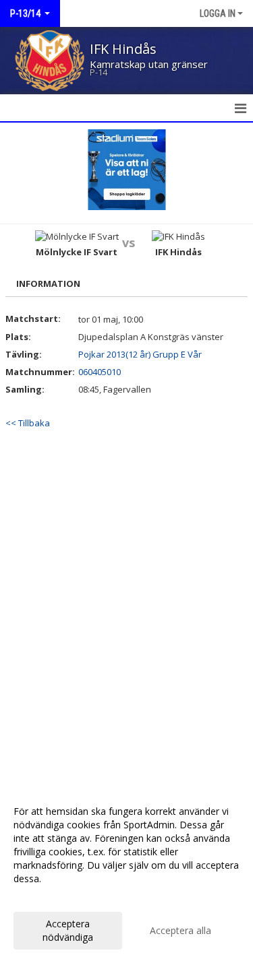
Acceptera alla (180, 930)
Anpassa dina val (49, 896)
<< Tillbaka (27, 423)
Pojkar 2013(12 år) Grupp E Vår (140, 354)
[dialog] (126, 874)
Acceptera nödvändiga (68, 930)
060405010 (99, 372)
